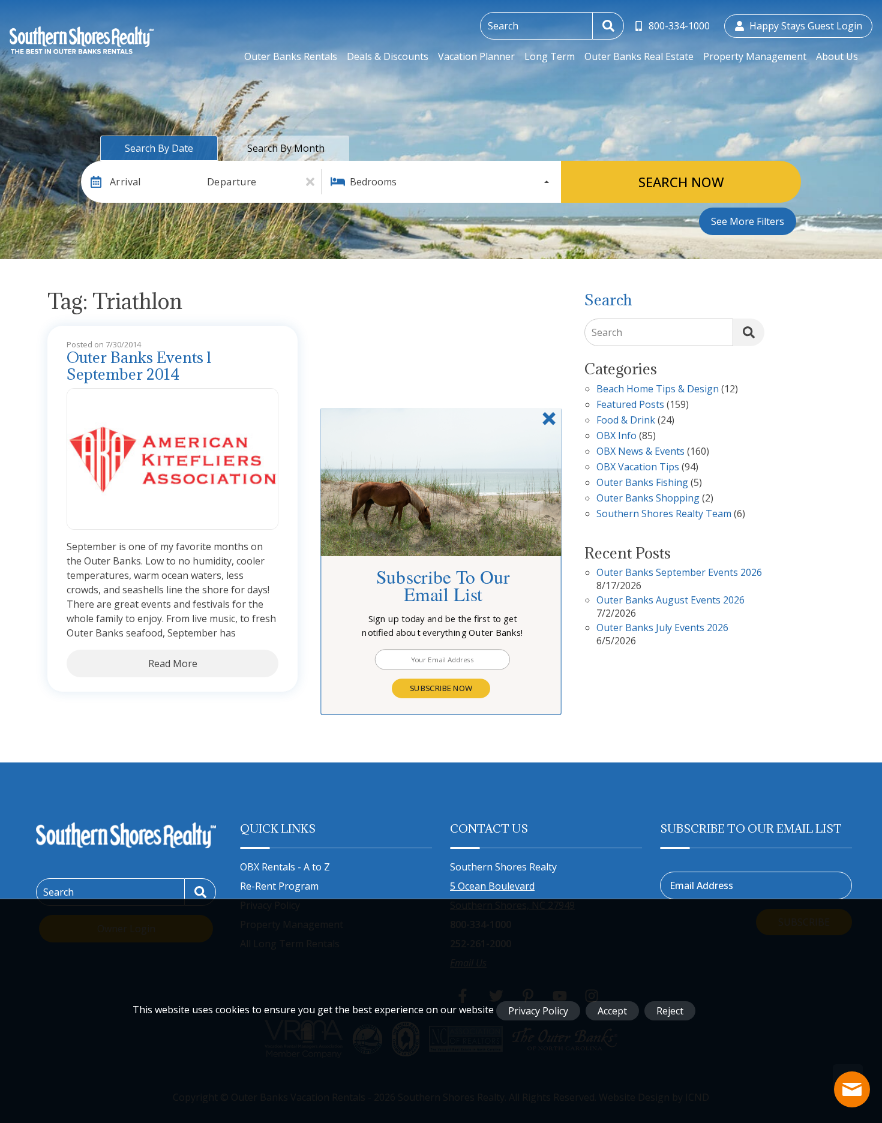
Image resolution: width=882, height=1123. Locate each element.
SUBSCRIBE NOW (441, 688)
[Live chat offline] (852, 1089)
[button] (442, 625)
